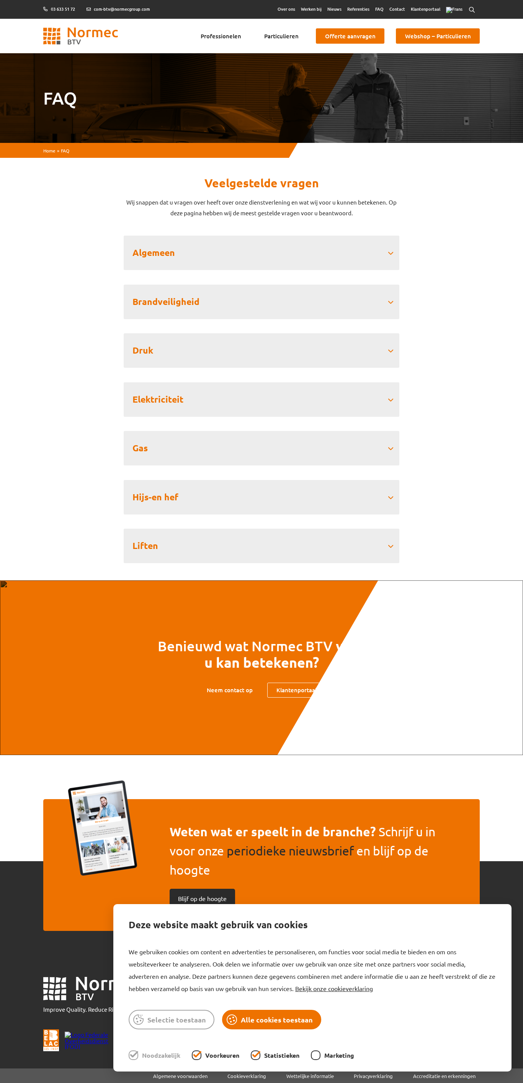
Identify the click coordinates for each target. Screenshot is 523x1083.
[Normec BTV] (93, 989)
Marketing (339, 1055)
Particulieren (281, 36)
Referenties (358, 9)
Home (49, 150)
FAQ (379, 9)
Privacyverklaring (373, 1076)
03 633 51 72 (62, 9)
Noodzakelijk (161, 1055)
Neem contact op (230, 690)
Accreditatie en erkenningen (444, 1076)
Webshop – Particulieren (438, 36)
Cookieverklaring (246, 1076)
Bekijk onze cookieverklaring (334, 988)
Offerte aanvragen (350, 36)
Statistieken (281, 1055)
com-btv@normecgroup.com (121, 9)
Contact (397, 9)
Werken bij (311, 9)
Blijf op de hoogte (202, 898)
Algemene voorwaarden (180, 1076)
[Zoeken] (472, 9)
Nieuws (334, 9)
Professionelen (221, 36)
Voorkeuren (222, 1055)
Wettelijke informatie (310, 1076)
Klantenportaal (425, 9)
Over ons (286, 9)
